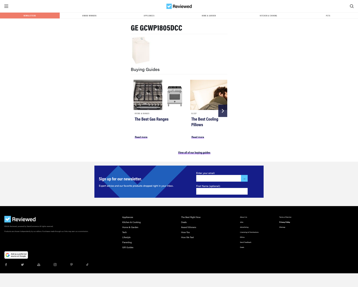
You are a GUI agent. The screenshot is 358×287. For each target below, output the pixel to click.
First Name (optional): (208, 186)
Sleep (194, 113)
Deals (184, 222)
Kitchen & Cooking (268, 15)
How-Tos (185, 232)
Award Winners (89, 15)
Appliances (149, 15)
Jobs (241, 222)
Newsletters (30, 15)
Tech (124, 232)
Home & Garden (209, 15)
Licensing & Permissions (249, 232)
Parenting (127, 242)
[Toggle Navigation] (6, 6)
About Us (243, 217)
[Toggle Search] (352, 6)
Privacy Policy (284, 222)
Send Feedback (245, 242)
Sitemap (282, 227)
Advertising (244, 227)
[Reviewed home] (179, 6)
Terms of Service (285, 217)
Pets (328, 15)
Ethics (242, 237)
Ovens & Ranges (142, 113)
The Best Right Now (191, 217)
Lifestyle (126, 237)
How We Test (187, 237)
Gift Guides (127, 247)
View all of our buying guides (194, 152)
